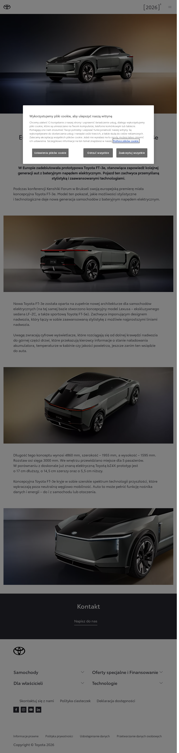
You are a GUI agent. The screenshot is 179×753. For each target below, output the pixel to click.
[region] (88, 134)
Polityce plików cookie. (126, 141)
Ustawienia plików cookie (50, 152)
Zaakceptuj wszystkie (132, 152)
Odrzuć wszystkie (98, 152)
